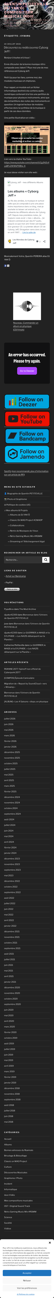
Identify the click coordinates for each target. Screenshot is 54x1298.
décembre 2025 (12, 752)
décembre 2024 (12, 797)
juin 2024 (8, 830)
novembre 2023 (12, 864)
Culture (8, 1167)
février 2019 (10, 1077)
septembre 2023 (12, 870)
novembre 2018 (12, 1094)
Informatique (10, 1189)
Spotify (7, 471)
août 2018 (9, 1105)
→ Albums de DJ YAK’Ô (18, 515)
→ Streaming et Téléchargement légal (26, 541)
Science (8, 1217)
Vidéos (7, 1228)
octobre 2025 (11, 763)
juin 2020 (8, 1010)
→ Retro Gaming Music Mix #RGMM (24, 536)
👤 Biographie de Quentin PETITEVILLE (23, 493)
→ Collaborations (15, 525)
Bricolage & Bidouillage (15, 1155)
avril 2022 (9, 920)
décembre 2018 (12, 1088)
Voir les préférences (27, 1288)
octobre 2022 (10, 887)
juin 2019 (8, 1055)
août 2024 (9, 819)
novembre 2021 (12, 937)
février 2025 (10, 791)
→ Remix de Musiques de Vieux (22, 531)
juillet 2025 (9, 769)
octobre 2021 (10, 943)
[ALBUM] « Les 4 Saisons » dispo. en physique (26, 701)
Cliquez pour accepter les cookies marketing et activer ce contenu (27, 139)
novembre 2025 (12, 758)
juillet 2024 (9, 825)
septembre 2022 (12, 892)
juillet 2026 (9, 718)
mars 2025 (9, 786)
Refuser (27, 1280)
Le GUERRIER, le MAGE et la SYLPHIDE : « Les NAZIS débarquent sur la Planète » (27, 636)
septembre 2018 (12, 1099)
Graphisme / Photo (13, 1178)
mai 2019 (8, 1060)
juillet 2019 (9, 1049)
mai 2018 (8, 1122)
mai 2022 (8, 914)
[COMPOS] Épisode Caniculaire (19, 678)
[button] (49, 1242)
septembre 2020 (12, 1004)
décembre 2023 (12, 858)
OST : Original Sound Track (17, 1206)
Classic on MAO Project (15, 1161)
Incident (8, 1184)
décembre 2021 (12, 931)
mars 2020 (9, 1026)
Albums (8, 1144)
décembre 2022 (12, 881)
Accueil (7, 1139)
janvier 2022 (10, 926)
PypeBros (9, 609)
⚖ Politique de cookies (25, 1294)
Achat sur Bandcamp (16, 576)
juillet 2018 (9, 1110)
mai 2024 (8, 836)
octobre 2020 (11, 999)
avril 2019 (9, 1066)
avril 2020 (9, 1021)
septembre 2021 (12, 948)
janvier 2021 (10, 982)
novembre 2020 (12, 993)
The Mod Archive (27, 609)
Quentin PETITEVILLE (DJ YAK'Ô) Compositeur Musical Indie (26, 10)
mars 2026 (9, 735)
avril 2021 (9, 976)
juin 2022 (8, 909)
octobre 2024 (11, 808)
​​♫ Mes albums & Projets (16, 510)
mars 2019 (9, 1071)
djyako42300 (10, 615)
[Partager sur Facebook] (5, 266)
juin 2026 (8, 724)
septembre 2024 (12, 814)
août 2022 (9, 898)
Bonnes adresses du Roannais (18, 1150)
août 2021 (9, 954)
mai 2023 (8, 875)
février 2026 (10, 741)
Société (8, 1223)
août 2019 (9, 1043)
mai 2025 (8, 774)
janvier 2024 (10, 853)
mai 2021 (8, 970)
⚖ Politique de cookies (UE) (17, 505)
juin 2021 (8, 965)
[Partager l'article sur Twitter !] (8, 266)
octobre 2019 (10, 1038)
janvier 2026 (10, 747)
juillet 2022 (9, 903)
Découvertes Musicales (15, 1172)
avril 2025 (9, 780)
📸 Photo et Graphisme (15, 499)
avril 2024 (9, 842)
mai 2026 (8, 730)
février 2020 (10, 1032)
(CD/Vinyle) (18, 329)
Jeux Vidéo (9, 1195)
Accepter (27, 1273)
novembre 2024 (12, 802)
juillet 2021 (9, 959)
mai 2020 (8, 1015)
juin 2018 (8, 1116)
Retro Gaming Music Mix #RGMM (20, 1211)
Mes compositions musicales (18, 1200)
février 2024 (10, 847)
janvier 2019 (10, 1082)
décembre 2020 (12, 987)
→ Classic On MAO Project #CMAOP (25, 520)
